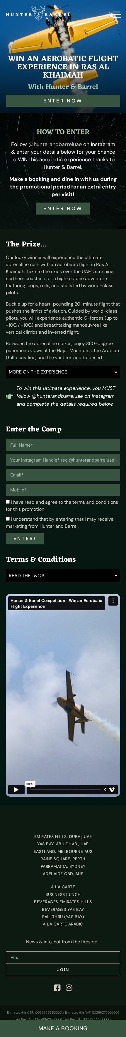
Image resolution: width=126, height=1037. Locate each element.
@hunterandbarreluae (55, 144)
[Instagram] (69, 988)
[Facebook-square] (57, 988)
